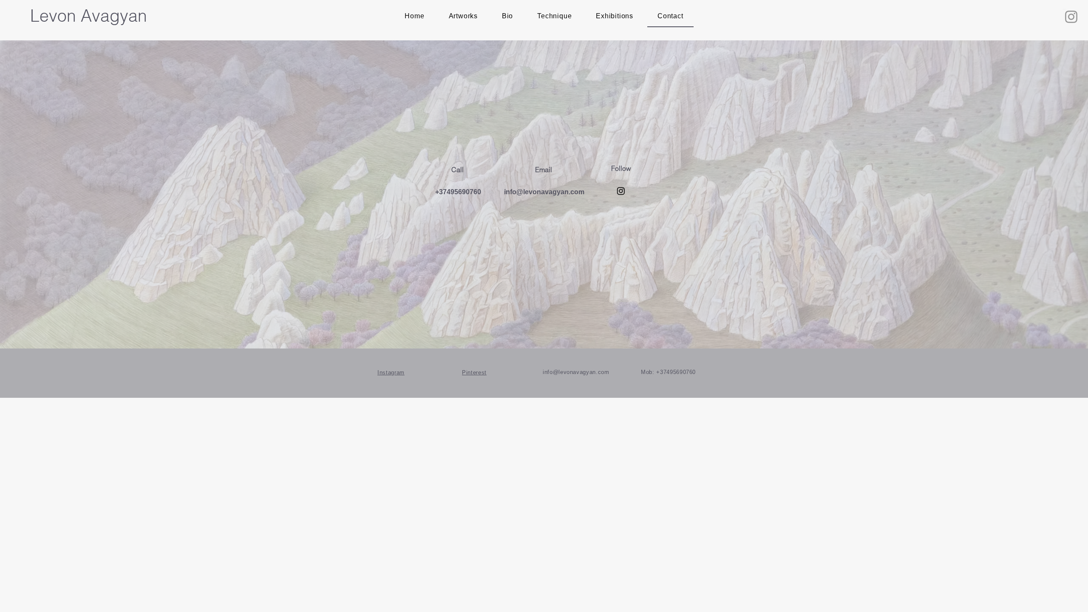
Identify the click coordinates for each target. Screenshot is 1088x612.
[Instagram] (1071, 16)
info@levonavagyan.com (544, 192)
